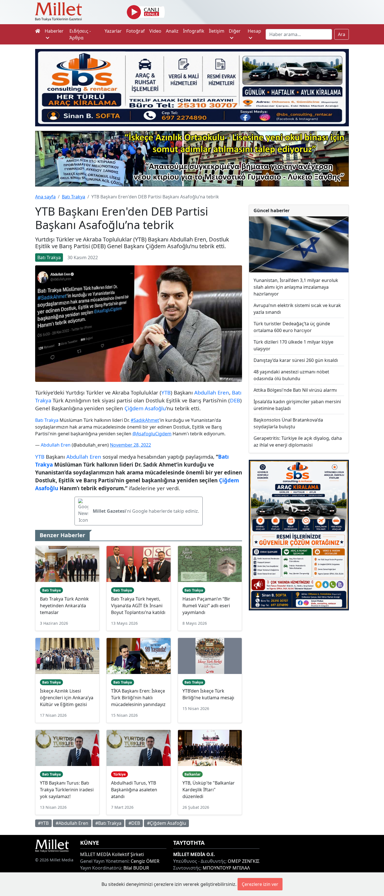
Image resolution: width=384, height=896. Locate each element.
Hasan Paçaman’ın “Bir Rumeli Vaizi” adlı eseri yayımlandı (206, 605)
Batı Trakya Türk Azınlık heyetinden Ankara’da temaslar (64, 605)
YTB (166, 392)
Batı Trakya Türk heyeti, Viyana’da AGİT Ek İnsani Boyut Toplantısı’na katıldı (138, 605)
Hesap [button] (254, 31)
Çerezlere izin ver (260, 884)
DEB (235, 400)
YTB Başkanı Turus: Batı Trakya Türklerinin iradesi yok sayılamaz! (67, 789)
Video (155, 31)
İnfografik (193, 31)
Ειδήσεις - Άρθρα (80, 34)
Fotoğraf (135, 31)
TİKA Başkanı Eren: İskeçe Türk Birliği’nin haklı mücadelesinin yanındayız (138, 697)
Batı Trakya (73, 197)
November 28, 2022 (130, 445)
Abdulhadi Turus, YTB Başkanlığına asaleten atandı (134, 789)
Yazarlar (113, 31)
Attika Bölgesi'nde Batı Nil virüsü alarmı (295, 390)
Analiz (172, 31)
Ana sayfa (45, 197)
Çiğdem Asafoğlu (145, 408)
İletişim (216, 31)
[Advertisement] (299, 654)
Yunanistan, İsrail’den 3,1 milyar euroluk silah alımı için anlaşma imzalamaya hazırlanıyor (296, 287)
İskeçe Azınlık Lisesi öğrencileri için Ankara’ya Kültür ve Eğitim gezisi (66, 697)
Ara (341, 34)
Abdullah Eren (211, 392)
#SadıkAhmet (145, 420)
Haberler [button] (54, 31)
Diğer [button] (235, 31)
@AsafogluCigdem (151, 434)
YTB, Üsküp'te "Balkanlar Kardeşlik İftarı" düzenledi (208, 789)
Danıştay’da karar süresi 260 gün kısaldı (296, 360)
